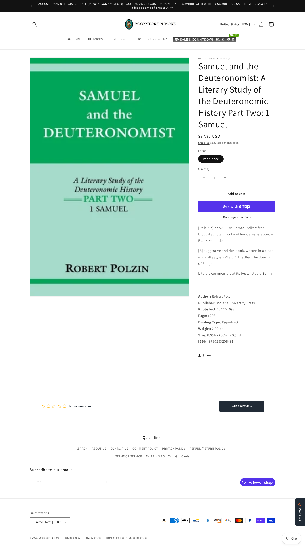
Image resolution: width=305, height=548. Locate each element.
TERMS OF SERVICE (128, 456)
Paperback (211, 159)
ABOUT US (99, 449)
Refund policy (72, 537)
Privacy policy (93, 537)
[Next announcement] (274, 6)
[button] (35, 24)
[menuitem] (73, 39)
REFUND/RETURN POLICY (207, 449)
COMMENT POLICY (145, 449)
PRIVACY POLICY (173, 449)
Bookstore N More (49, 537)
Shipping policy (138, 537)
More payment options (237, 217)
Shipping (204, 142)
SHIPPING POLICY (158, 456)
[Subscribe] (105, 482)
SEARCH (82, 449)
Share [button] (207, 355)
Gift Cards (182, 456)
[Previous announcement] (31, 6)
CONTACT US (119, 449)
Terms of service (115, 537)
